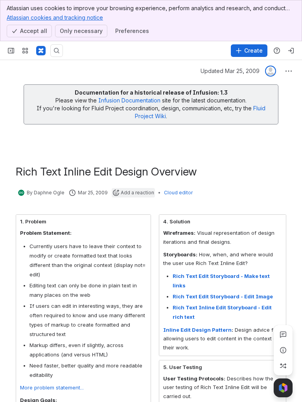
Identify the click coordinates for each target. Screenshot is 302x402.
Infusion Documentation (130, 100)
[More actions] (288, 71)
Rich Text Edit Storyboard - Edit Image (223, 296)
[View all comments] (283, 334)
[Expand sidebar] (11, 50)
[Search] (56, 50)
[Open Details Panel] (283, 350)
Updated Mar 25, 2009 (230, 71)
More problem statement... (52, 387)
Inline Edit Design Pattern (197, 330)
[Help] (277, 50)
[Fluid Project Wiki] (41, 50)
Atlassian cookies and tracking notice (55, 17)
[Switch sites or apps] (25, 50)
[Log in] (291, 50)
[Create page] (283, 366)
